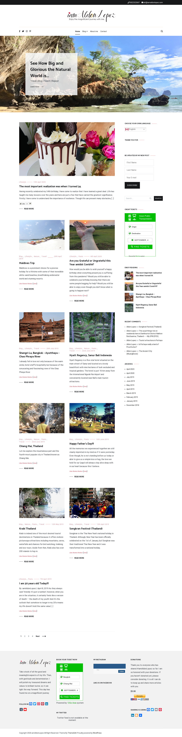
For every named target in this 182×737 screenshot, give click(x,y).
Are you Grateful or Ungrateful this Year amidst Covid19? (90, 263)
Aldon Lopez (131, 327)
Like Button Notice (25, 283)
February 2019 (132, 397)
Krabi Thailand (27, 529)
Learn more (34, 87)
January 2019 (132, 401)
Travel (44, 256)
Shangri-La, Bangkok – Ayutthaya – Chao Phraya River (39, 355)
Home (77, 31)
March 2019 (131, 393)
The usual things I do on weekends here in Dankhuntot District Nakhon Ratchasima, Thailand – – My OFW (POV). (144, 333)
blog (21, 256)
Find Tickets (141, 247)
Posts (81, 256)
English (132, 129)
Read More (29, 209)
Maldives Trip (27, 263)
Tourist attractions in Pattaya (150, 340)
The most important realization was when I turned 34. (50, 186)
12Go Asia (137, 256)
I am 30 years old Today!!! (34, 583)
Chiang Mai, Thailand (31, 446)
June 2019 (131, 381)
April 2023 (130, 369)
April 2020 (130, 373)
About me (94, 31)
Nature (36, 256)
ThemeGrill (72, 733)
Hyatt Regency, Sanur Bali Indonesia (90, 355)
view (35, 283)
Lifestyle (22, 182)
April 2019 (130, 389)
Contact (103, 31)
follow (122, 671)
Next (38, 636)
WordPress (97, 733)
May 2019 (130, 385)
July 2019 (130, 377)
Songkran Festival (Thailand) (86, 529)
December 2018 (133, 405)
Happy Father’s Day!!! (81, 444)
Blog (84, 31)
